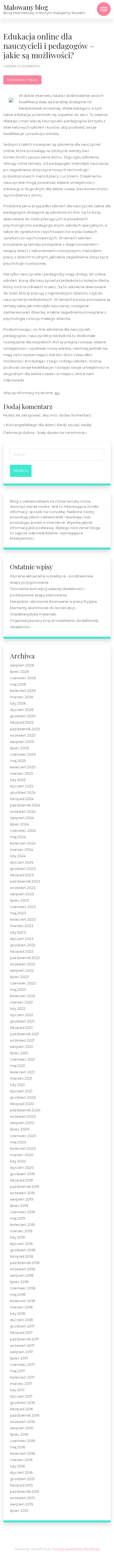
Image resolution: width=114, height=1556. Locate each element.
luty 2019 (17, 1237)
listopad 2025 (21, 722)
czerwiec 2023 (23, 907)
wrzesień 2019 (22, 1193)
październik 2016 (24, 1415)
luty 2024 (18, 856)
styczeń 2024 (21, 862)
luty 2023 (18, 932)
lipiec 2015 (19, 1511)
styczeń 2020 (22, 1167)
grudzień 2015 (22, 1479)
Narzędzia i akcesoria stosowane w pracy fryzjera (53, 601)
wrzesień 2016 (22, 1422)
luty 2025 (17, 780)
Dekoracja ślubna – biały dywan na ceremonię (44, 433)
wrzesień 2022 (22, 964)
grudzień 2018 (22, 1250)
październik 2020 (25, 1110)
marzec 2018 (21, 1307)
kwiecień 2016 (22, 1453)
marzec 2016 (21, 1460)
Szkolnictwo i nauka (22, 80)
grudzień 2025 (22, 716)
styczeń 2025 (21, 786)
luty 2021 (17, 1085)
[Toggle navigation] (104, 9)
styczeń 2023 (21, 939)
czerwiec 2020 (23, 1136)
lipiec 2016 (19, 1434)
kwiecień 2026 (23, 691)
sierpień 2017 (21, 1352)
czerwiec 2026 (23, 678)
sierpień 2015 (21, 1504)
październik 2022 (25, 958)
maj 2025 (18, 761)
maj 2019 (17, 1218)
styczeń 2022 (21, 1015)
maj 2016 (17, 1447)
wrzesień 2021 (22, 1040)
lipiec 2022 (19, 977)
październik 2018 (25, 1263)
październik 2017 (24, 1339)
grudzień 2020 (23, 1097)
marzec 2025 (21, 773)
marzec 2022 (21, 1002)
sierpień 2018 (21, 1275)
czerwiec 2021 (22, 1059)
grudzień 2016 (22, 1403)
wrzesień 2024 (23, 811)
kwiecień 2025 (22, 767)
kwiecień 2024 (23, 843)
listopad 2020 (22, 1104)
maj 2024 (18, 837)
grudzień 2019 (22, 1174)
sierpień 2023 (22, 894)
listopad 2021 (21, 1028)
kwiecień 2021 (22, 1072)
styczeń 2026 (21, 710)
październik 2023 (25, 881)
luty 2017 (17, 1390)
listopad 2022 (21, 951)
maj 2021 (17, 1066)
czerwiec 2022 (23, 983)
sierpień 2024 (22, 818)
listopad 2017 (21, 1333)
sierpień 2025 (22, 742)
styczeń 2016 (21, 1472)
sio (57, 393)
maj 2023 (18, 913)
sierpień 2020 (22, 1123)
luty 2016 (17, 1466)
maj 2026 (18, 684)
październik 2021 (24, 1034)
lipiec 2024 (19, 824)
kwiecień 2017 (22, 1377)
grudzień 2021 (22, 1021)
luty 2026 (18, 703)
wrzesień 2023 (23, 888)
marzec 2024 (21, 850)
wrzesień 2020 (23, 1116)
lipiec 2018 (19, 1282)
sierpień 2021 (21, 1047)
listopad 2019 (21, 1180)
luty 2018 (17, 1313)
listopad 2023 (22, 875)
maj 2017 (17, 1371)
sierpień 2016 (21, 1428)
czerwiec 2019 (22, 1212)
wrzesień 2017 (22, 1345)
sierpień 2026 (22, 665)
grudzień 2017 (22, 1326)
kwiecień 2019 (22, 1225)
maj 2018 (17, 1294)
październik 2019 (24, 1187)
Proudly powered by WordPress (76, 1549)
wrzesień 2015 (22, 1498)
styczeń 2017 (21, 1396)
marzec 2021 (21, 1078)
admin (11, 66)
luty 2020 (18, 1161)
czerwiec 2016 (22, 1441)
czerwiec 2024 (23, 831)
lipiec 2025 (19, 748)
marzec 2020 (21, 1155)
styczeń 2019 (21, 1244)
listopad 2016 (21, 1409)
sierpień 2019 (21, 1199)
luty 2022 (17, 1009)
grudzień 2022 (22, 945)
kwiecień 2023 (23, 919)
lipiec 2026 (19, 672)
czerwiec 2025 (23, 754)
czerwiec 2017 (22, 1365)
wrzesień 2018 (22, 1269)
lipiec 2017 (19, 1358)
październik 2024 (25, 805)
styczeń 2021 (21, 1091)
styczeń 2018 (21, 1320)
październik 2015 (24, 1491)
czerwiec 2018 (22, 1288)
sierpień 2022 (22, 970)
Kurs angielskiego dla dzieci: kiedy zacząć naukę (49, 425)
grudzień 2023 (23, 869)
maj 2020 (18, 1142)
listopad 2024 (22, 799)
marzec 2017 (21, 1384)
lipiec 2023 (19, 900)
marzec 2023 (21, 926)
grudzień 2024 (23, 792)
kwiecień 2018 (22, 1301)
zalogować (31, 415)
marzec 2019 (21, 1231)
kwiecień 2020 (23, 1148)
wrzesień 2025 (22, 735)
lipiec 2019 (19, 1206)
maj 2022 (18, 989)
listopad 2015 (21, 1485)
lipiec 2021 (19, 1053)
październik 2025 (25, 729)
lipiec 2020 (19, 1129)
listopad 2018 (21, 1256)
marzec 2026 (21, 697)
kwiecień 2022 (22, 996)
